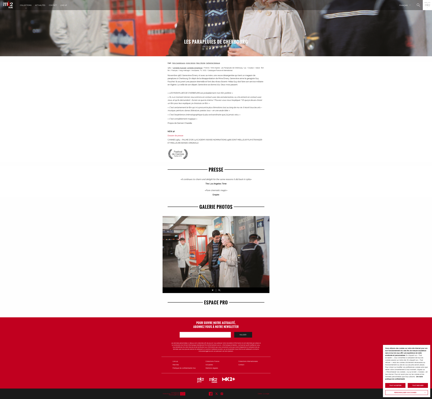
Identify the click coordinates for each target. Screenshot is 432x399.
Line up (175, 361)
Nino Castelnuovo (178, 63)
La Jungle (266, 394)
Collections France (212, 361)
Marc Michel (200, 63)
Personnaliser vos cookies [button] (405, 392)
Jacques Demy (222, 46)
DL (212, 290)
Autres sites (427, 2)
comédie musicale (179, 68)
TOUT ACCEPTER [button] (395, 385)
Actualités (209, 365)
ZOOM (219, 290)
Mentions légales (212, 368)
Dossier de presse (175, 135)
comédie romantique (194, 68)
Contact (241, 365)
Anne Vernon (190, 63)
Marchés (176, 365)
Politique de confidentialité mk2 (184, 368)
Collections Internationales (248, 361)
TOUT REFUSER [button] (417, 385)
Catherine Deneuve (213, 63)
